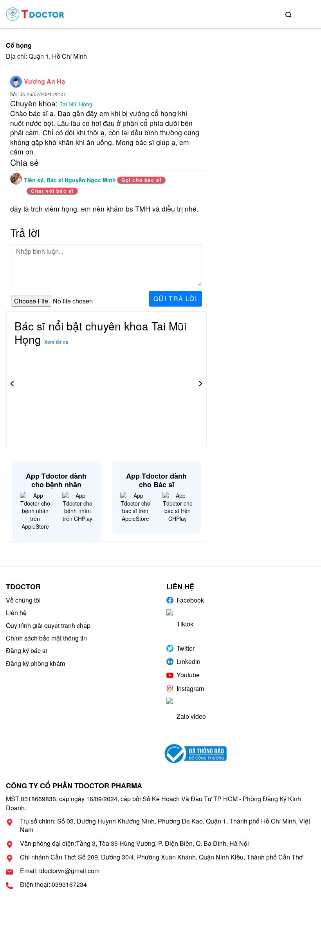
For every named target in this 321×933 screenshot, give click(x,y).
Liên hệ (16, 612)
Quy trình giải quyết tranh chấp (48, 625)
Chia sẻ (24, 162)
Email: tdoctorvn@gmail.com (59, 871)
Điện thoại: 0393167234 (53, 884)
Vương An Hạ (44, 81)
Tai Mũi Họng (76, 104)
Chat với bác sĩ (52, 191)
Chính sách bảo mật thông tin (46, 637)
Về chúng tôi (23, 600)
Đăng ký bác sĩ (26, 650)
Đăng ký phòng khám (35, 663)
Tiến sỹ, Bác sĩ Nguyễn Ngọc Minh (70, 180)
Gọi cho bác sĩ (141, 180)
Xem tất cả (56, 341)
